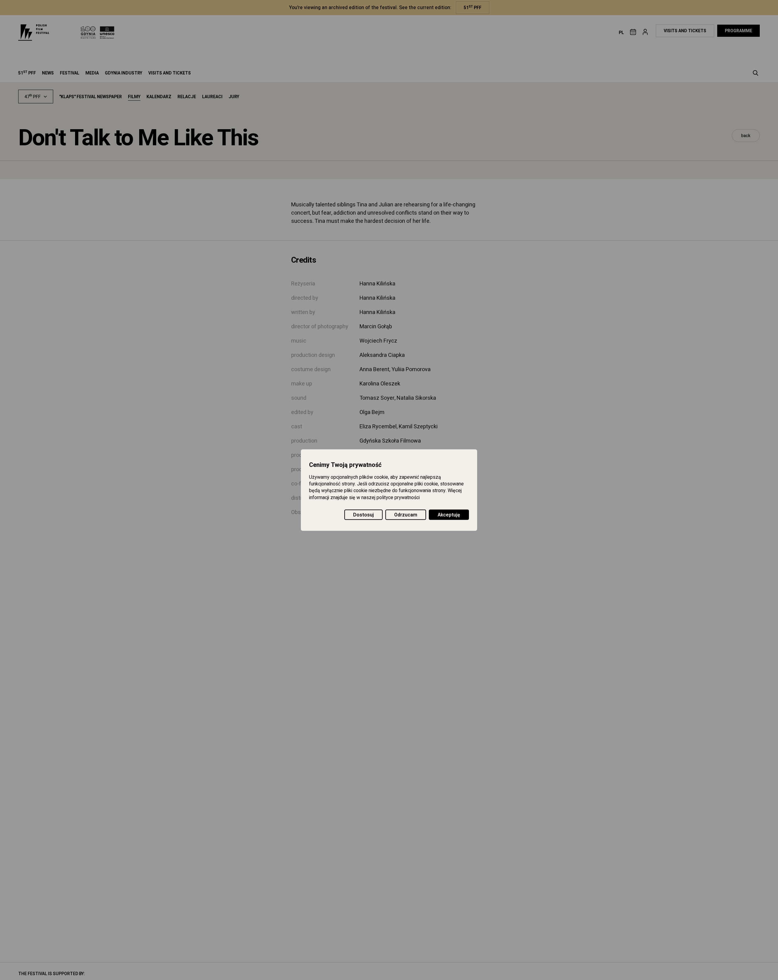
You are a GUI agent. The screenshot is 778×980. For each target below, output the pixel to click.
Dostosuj (363, 515)
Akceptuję (449, 515)
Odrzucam (405, 515)
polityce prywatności (398, 497)
